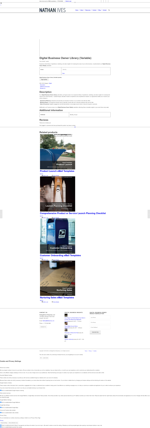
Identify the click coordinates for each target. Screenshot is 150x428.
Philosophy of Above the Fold (71, 332)
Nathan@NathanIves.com (48, 320)
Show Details (56, 175)
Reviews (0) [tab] (42, 88)
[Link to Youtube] (109, 1)
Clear (63, 73)
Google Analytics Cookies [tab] (6, 383)
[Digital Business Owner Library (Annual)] (1, 214)
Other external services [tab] (5, 393)
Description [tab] (42, 85)
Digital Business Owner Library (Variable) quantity (50, 77)
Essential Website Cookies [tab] (6, 375)
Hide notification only (13, 422)
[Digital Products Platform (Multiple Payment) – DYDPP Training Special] (149, 214)
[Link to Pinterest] (105, 1)
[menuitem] (76, 10)
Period (41, 69)
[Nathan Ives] (52, 10)
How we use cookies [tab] (4, 367)
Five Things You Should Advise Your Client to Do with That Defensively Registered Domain (75, 319)
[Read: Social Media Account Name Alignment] (66, 324)
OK (41, 357)
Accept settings (4, 422)
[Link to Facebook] (100, 1)
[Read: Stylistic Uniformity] (66, 337)
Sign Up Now (44, 79)
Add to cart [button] (45, 175)
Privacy (1, 420)
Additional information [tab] (45, 86)
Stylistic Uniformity (69, 339)
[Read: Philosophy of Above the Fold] (66, 331)
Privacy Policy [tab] (3, 415)
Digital (50, 83)
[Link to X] (107, 1)
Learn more (45, 357)
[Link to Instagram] (102, 1)
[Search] (109, 10)
